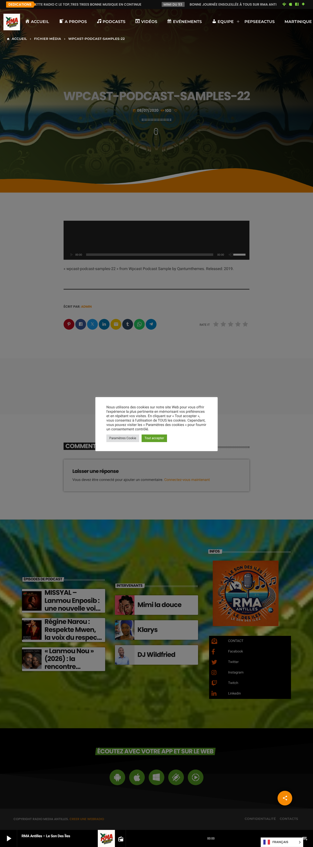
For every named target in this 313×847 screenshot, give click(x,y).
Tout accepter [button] (154, 438)
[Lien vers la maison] (11, 22)
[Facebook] (297, 4)
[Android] (303, 4)
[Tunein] (284, 4)
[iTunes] (290, 4)
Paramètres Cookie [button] (122, 438)
